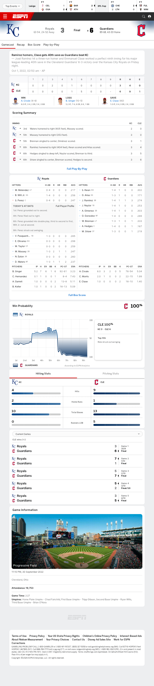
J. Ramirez (87, 200)
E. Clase (83, 281)
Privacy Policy (37, 636)
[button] (143, 16)
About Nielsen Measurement (27, 639)
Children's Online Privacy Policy (100, 636)
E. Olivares (20, 241)
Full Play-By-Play (77, 169)
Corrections (18, 643)
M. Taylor (20, 246)
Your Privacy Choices (57, 639)
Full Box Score (77, 295)
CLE (18, 90)
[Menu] (5, 16)
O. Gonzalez (88, 215)
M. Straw (86, 231)
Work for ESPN (122, 639)
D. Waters (20, 261)
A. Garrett (17, 281)
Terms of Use (19, 636)
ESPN (20, 16)
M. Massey (20, 251)
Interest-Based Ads (131, 636)
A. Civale (84, 271)
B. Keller (16, 286)
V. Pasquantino (22, 235)
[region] (86, 85)
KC (17, 84)
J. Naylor (86, 205)
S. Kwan (86, 190)
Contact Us (78, 639)
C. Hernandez (19, 276)
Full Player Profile (65, 206)
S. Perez (19, 200)
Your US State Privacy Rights (64, 636)
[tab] (43, 373)
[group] (77, 448)
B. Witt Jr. (20, 195)
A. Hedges (87, 226)
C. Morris (84, 276)
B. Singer (17, 271)
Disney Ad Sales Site (99, 639)
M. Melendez (22, 190)
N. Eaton (19, 256)
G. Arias (86, 195)
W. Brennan (88, 221)
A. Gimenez (88, 210)
